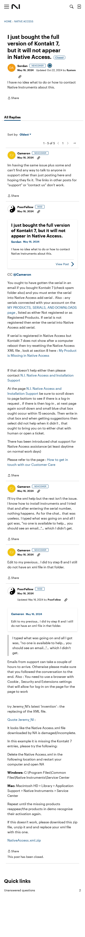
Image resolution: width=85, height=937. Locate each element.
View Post (62, 264)
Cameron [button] (23, 153)
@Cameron (22, 274)
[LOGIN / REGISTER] (79, 6)
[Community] (16, 7)
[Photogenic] (49, 66)
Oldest (25, 135)
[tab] (12, 117)
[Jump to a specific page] (74, 143)
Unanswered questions (42, 890)
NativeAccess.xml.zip (24, 840)
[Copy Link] (19, 76)
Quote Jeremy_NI (20, 719)
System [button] (71, 70)
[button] (11, 68)
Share (13, 98)
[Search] (71, 6)
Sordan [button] (22, 66)
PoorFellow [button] (25, 207)
